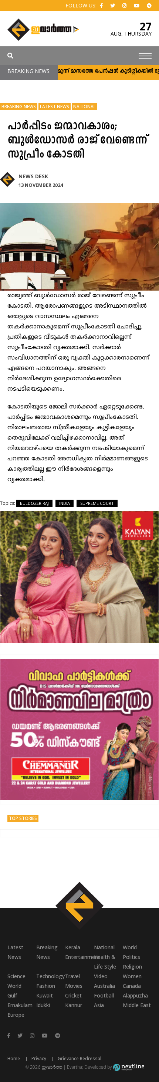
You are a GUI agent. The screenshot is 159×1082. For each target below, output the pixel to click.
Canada (132, 985)
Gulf (12, 995)
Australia (104, 985)
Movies (73, 985)
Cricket (73, 995)
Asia (99, 1005)
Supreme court (97, 503)
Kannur (73, 1005)
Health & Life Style (105, 961)
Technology (50, 976)
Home (13, 1058)
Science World (16, 981)
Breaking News (18, 106)
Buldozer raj (34, 503)
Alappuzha (135, 995)
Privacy (38, 1058)
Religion (132, 966)
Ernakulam (20, 1005)
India (64, 503)
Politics (131, 956)
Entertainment (79, 956)
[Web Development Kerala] (128, 1067)
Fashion (45, 985)
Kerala (72, 947)
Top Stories (23, 818)
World (130, 947)
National (84, 106)
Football (104, 995)
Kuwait (44, 995)
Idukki (43, 1005)
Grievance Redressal (79, 1058)
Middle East (137, 1005)
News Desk (33, 176)
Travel (72, 976)
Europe (15, 1014)
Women (132, 976)
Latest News (54, 106)
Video (101, 976)
